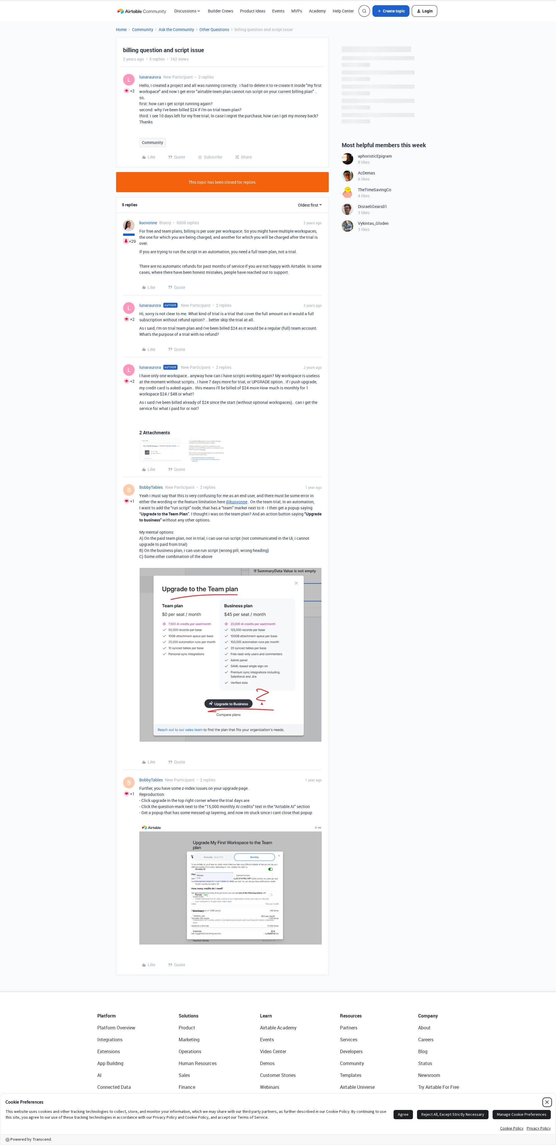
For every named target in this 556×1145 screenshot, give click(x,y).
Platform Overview (116, 1027)
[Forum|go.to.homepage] (141, 11)
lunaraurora (150, 77)
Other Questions (214, 29)
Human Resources (198, 1063)
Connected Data (114, 1087)
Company (428, 1016)
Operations (190, 1051)
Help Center (343, 11)
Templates (350, 1075)
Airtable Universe (357, 1087)
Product (187, 1027)
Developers (351, 1051)
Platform (106, 1016)
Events (278, 11)
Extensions (108, 1051)
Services (348, 1039)
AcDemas (366, 173)
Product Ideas (252, 11)
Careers (426, 1039)
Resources (351, 1016)
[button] (390, 11)
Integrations (109, 1039)
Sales (184, 1075)
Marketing (189, 1039)
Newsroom (429, 1075)
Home (121, 29)
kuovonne (148, 222)
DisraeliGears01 (372, 206)
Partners (348, 1027)
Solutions (188, 1016)
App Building (110, 1063)
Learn (266, 1016)
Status (425, 1063)
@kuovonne (236, 501)
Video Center (273, 1051)
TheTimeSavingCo (374, 189)
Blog (422, 1051)
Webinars (269, 1087)
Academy (317, 11)
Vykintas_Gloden (373, 223)
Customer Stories (278, 1075)
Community (142, 29)
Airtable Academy (278, 1027)
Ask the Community (176, 29)
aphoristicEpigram (375, 156)
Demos (267, 1063)
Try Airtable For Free (438, 1087)
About (424, 1027)
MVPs (296, 11)
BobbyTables (151, 487)
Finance (187, 1087)
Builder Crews (220, 11)
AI (99, 1075)
